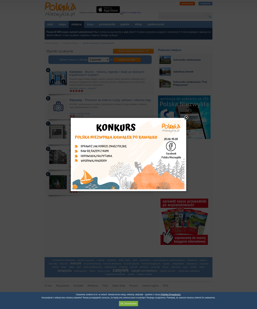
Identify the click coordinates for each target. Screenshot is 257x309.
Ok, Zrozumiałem (128, 303)
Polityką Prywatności (171, 294)
